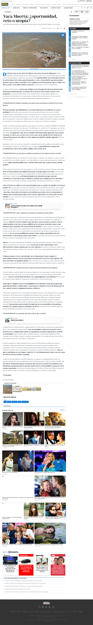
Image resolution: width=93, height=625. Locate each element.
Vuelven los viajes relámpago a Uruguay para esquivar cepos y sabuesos (23, 580)
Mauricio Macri (56, 7)
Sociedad (18, 4)
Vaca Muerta (25, 401)
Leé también (14, 203)
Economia (14, 401)
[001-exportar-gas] (26, 389)
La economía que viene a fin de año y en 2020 (30, 313)
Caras (19, 611)
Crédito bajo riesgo (17, 320)
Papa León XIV (44, 7)
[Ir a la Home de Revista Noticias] (5, 4)
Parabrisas (49, 611)
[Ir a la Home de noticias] (46, 603)
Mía (69, 611)
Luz (66, 611)
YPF (5, 401)
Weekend (43, 611)
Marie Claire (25, 611)
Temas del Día (6, 7)
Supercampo (56, 611)
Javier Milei (16, 7)
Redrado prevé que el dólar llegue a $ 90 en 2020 (17, 589)
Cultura (37, 4)
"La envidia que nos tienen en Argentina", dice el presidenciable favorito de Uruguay (26, 592)
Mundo (31, 4)
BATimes (80, 611)
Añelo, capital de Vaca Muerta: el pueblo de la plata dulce (34, 213)
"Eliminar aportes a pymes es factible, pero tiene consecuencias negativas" (24, 586)
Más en (5, 552)
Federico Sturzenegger (30, 7)
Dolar (9, 401)
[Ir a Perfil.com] (89, 0)
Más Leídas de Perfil (75, 63)
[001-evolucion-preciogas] (17, 389)
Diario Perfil (13, 611)
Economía (25, 4)
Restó (59, 4)
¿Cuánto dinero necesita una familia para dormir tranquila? (26, 206)
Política (12, 4)
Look (62, 611)
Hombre (37, 611)
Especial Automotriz (73, 4)
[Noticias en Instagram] (82, 8)
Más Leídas (72, 29)
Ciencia (43, 4)
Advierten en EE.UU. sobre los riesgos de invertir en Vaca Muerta (36, 268)
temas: (5, 400)
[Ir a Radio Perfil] (81, 0)
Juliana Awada (68, 7)
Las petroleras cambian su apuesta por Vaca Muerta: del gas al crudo (38, 153)
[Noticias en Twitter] (88, 8)
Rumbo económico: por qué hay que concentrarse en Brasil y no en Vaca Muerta (25, 583)
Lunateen (74, 611)
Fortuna (31, 611)
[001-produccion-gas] (36, 389)
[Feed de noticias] (91, 8)
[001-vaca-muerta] (7, 389)
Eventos (54, 4)
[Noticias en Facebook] (84, 8)
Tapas (64, 4)
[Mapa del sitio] (53, 607)
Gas (19, 401)
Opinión (48, 4)
